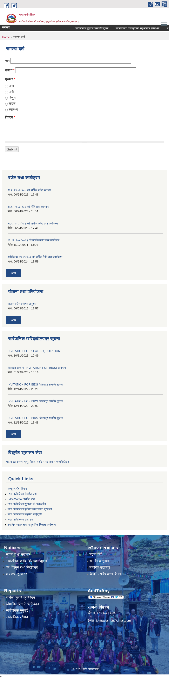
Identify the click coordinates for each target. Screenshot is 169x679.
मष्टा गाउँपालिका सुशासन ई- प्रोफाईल (27, 504)
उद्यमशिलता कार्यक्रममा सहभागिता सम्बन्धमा (131, 28)
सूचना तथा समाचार (18, 554)
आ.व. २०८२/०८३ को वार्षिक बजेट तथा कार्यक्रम (33, 223)
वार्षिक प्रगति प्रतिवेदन (20, 598)
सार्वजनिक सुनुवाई (17, 610)
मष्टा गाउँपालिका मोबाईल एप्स (22, 493)
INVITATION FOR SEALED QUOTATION (34, 351)
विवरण (10, 117)
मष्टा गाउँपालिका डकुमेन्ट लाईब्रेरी (25, 514)
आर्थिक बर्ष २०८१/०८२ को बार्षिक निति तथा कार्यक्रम (35, 257)
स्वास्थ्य (13, 109)
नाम (7, 60)
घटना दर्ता (95, 554)
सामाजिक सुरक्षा (99, 561)
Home (6, 37)
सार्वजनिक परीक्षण (17, 617)
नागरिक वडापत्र (99, 567)
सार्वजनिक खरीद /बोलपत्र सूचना (26, 561)
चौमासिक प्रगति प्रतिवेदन (22, 604)
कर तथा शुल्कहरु (17, 574)
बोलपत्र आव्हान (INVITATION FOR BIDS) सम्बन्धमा (37, 367)
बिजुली (12, 97)
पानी (11, 92)
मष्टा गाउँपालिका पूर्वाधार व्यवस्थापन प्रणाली (30, 509)
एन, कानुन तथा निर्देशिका (22, 567)
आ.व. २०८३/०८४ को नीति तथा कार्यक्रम (29, 206)
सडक (12, 103)
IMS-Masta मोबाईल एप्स (21, 499)
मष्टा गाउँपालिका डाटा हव (20, 519)
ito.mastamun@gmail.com (113, 620)
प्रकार (10, 79)
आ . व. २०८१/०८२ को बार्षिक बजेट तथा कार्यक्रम (33, 240)
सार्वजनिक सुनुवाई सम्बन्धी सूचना (85, 28)
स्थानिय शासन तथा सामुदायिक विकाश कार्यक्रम (32, 524)
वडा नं (9, 70)
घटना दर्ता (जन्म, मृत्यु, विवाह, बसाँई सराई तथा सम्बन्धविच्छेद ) (37, 461)
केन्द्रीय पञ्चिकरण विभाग (105, 574)
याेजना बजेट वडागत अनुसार (22, 303)
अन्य (11, 86)
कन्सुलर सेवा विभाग (17, 488)
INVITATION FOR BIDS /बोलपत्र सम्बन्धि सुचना (35, 384)
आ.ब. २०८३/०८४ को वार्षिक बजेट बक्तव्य (29, 190)
